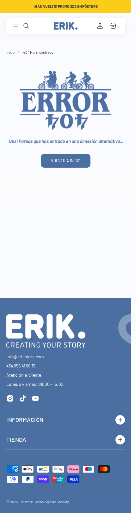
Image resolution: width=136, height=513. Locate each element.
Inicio (10, 52)
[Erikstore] (65, 26)
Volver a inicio (65, 160)
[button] (16, 26)
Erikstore (25, 501)
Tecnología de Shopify (51, 501)
